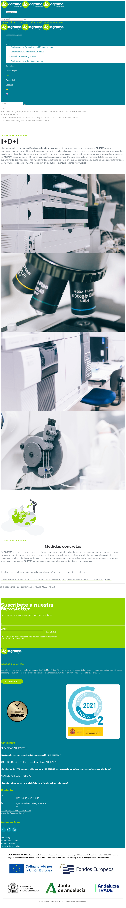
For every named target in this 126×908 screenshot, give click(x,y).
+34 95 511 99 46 (26, 22)
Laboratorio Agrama (14, 35)
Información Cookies (10, 846)
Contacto (9, 85)
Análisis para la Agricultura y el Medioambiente (32, 47)
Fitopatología (11, 71)
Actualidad (10, 80)
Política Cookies (8, 843)
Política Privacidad (9, 840)
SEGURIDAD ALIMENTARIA (14, 748)
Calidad (9, 39)
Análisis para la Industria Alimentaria (27, 61)
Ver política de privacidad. (13, 638)
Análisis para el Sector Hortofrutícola (27, 52)
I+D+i (8, 75)
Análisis (9, 44)
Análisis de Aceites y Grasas (23, 56)
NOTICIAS (26, 776)
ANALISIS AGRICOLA (11, 776)
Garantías (10, 66)
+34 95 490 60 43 (8, 22)
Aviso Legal (6, 837)
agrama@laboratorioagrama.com (49, 22)
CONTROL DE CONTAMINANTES (16, 762)
